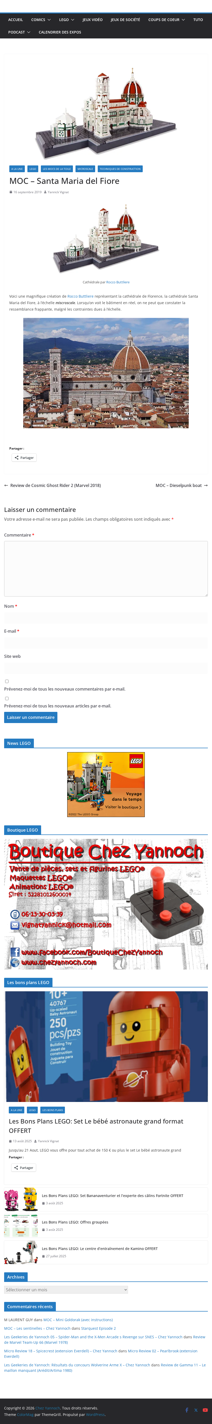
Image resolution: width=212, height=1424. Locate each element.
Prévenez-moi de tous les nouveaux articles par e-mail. (57, 706)
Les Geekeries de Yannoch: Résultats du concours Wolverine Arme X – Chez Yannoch (77, 1364)
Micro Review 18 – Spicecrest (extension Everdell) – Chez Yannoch (60, 1350)
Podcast (16, 32)
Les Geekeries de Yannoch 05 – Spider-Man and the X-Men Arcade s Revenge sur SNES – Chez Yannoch (93, 1336)
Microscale (85, 169)
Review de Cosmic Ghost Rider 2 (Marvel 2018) (55, 485)
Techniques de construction (120, 169)
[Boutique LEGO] (106, 904)
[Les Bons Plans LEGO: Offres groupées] (21, 1226)
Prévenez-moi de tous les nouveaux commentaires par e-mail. (64, 689)
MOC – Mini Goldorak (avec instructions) (78, 1319)
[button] (48, 19)
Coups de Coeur (163, 19)
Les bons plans (52, 1110)
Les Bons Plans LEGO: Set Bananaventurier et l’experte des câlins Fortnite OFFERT (112, 1195)
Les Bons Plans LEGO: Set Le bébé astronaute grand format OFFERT (96, 1126)
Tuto (198, 19)
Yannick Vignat (58, 192)
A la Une (17, 169)
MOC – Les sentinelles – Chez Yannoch (37, 1328)
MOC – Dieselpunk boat (179, 485)
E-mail (11, 631)
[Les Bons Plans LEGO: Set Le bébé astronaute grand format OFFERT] (106, 1046)
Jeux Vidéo (93, 19)
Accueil (15, 19)
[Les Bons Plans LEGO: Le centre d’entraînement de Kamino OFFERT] (21, 1252)
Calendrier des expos (60, 32)
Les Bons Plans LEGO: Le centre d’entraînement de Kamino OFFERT (100, 1248)
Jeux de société (125, 19)
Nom (10, 606)
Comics (38, 19)
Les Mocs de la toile (57, 169)
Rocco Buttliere (118, 282)
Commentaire (19, 535)
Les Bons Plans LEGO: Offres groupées (75, 1222)
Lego (64, 19)
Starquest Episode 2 (98, 1328)
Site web (12, 656)
